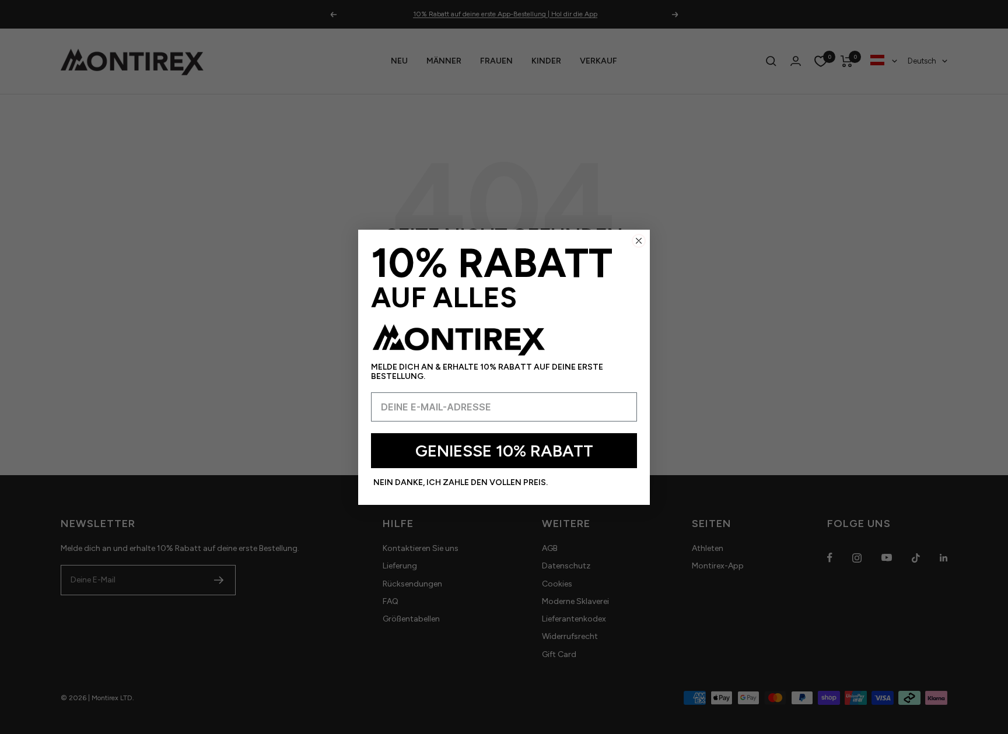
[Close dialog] (638, 240)
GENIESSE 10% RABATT (504, 451)
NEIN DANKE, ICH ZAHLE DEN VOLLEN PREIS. (460, 482)
